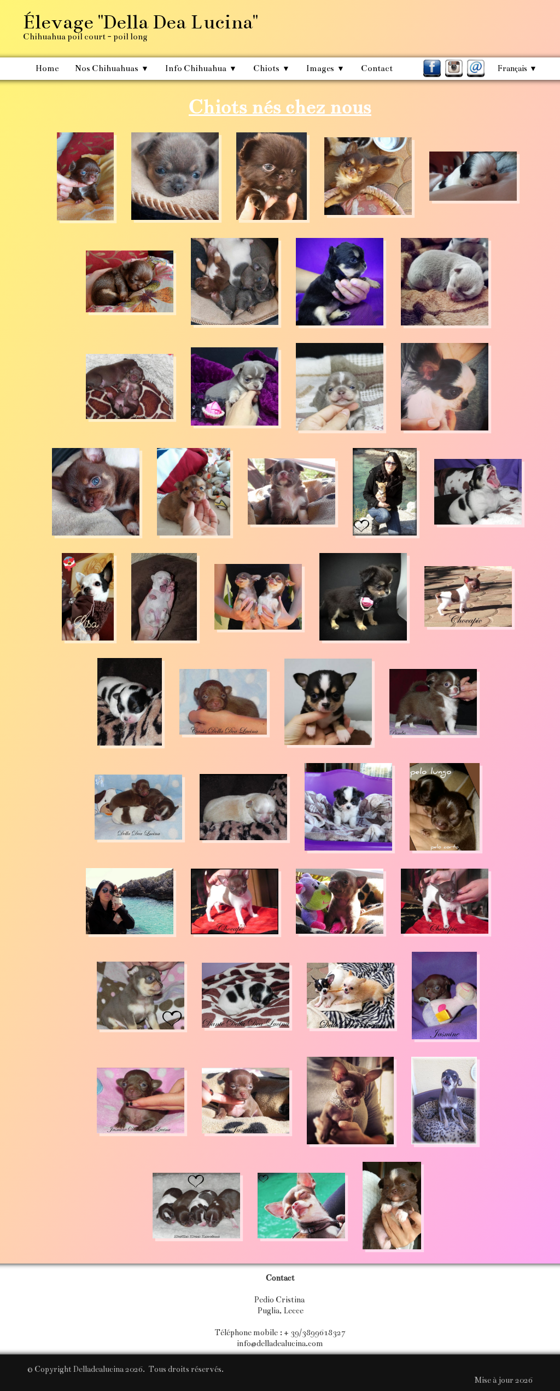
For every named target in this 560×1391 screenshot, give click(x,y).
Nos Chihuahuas (112, 68)
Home (47, 68)
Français (517, 68)
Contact (377, 68)
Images (325, 68)
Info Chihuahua (201, 68)
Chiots (271, 68)
